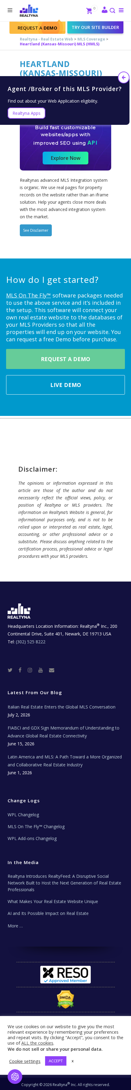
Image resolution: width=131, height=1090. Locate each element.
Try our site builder (95, 27)
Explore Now (65, 158)
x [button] (73, 1061)
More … (15, 926)
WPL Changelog (23, 815)
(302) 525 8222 (30, 642)
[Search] (112, 11)
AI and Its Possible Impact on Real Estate (48, 913)
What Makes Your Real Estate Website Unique (53, 901)
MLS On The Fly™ (28, 295)
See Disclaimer (35, 230)
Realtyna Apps (26, 113)
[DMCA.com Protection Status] (65, 999)
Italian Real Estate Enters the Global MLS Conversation (61, 707)
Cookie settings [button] (25, 1061)
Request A (37, 28)
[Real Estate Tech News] (51, 670)
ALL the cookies (37, 1043)
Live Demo (65, 385)
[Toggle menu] (119, 10)
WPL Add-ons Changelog (32, 838)
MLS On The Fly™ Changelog (36, 826)
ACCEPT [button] (56, 1061)
